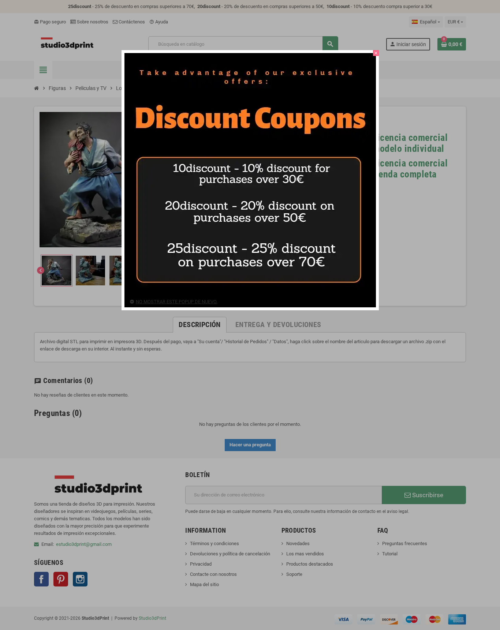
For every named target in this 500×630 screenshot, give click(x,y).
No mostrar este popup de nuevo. (176, 301)
